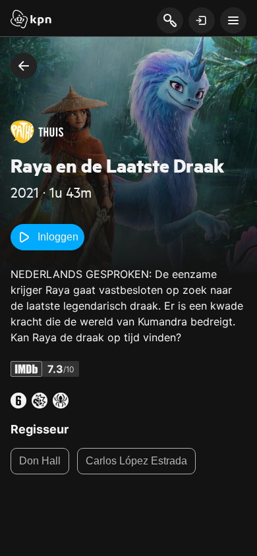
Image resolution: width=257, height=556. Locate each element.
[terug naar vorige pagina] (24, 66)
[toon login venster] (201, 20)
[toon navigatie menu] (233, 20)
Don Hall (40, 460)
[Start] (31, 20)
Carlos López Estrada (136, 460)
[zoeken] (170, 21)
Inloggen (58, 236)
